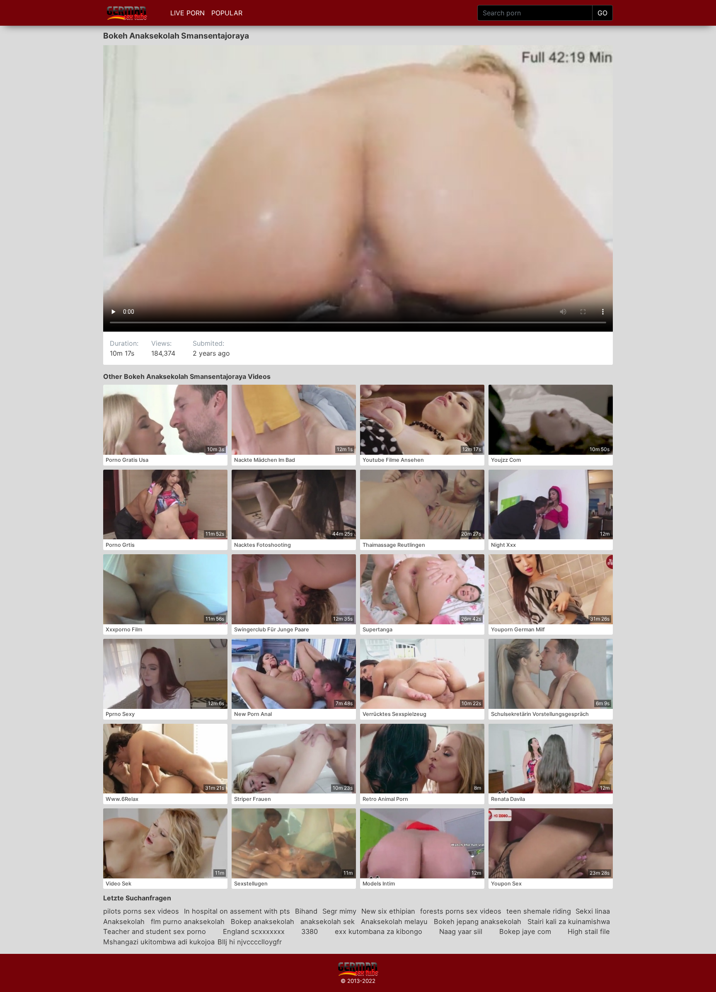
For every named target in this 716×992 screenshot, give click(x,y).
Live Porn (187, 13)
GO (602, 13)
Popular (226, 13)
